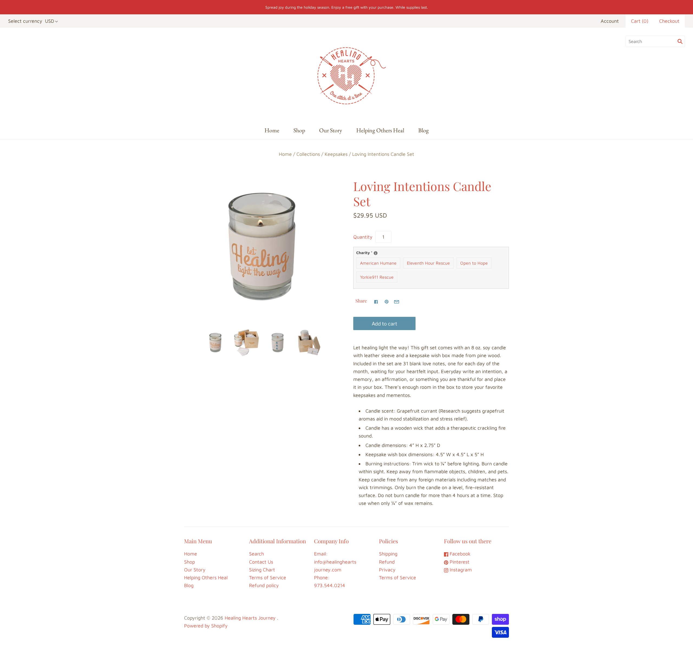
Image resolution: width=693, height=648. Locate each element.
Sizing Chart (262, 570)
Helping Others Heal (380, 130)
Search (256, 554)
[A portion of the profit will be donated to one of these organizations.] (376, 253)
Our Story (330, 130)
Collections (308, 154)
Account (610, 21)
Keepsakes (336, 154)
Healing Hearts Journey (250, 618)
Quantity (362, 237)
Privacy (387, 570)
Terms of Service (267, 577)
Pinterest (458, 562)
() (639, 21)
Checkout (669, 21)
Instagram (460, 570)
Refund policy (264, 585)
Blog (423, 130)
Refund (387, 562)
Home (271, 130)
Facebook (459, 554)
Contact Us (261, 562)
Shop (299, 130)
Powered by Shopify (206, 626)
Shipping (388, 554)
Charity (373, 252)
